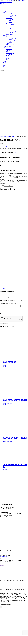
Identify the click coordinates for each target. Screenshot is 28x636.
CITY (10, 22)
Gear (4, 47)
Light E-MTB (12, 41)
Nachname (2, 297)
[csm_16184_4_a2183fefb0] (14, 286)
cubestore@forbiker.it (5, 510)
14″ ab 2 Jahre (12, 26)
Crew (4, 65)
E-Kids (7, 43)
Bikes (4, 12)
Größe (1, 152)
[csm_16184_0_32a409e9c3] (14, 210)
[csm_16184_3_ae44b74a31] (14, 267)
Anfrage (2, 313)
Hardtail (11, 16)
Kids (7, 23)
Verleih (4, 63)
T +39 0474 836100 (9, 0)
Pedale (7, 55)
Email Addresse (4, 300)
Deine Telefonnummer (5, 303)
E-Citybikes (9, 42)
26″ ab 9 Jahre (12, 32)
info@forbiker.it (8, 2)
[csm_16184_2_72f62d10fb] (14, 248)
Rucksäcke (8, 59)
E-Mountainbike (10, 36)
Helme (7, 57)
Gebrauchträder (9, 34)
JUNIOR (13, 136)
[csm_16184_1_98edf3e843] (14, 229)
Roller (7, 51)
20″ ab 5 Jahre (12, 30)
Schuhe (7, 58)
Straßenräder (9, 18)
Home (4, 11)
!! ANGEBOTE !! (7, 46)
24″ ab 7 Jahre (12, 31)
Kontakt (5, 66)
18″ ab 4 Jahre (12, 28)
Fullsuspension (12, 15)
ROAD (10, 20)
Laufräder (11, 24)
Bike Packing (9, 49)
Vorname (2, 295)
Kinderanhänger (10, 53)
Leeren (14, 152)
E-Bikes (5, 35)
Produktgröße (3, 306)
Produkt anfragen (4, 146)
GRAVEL (11, 19)
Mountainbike (9, 14)
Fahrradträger (9, 54)
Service (4, 62)
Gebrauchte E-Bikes (11, 45)
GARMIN (8, 50)
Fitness (4, 61)
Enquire (5, 288)
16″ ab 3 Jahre (12, 27)
